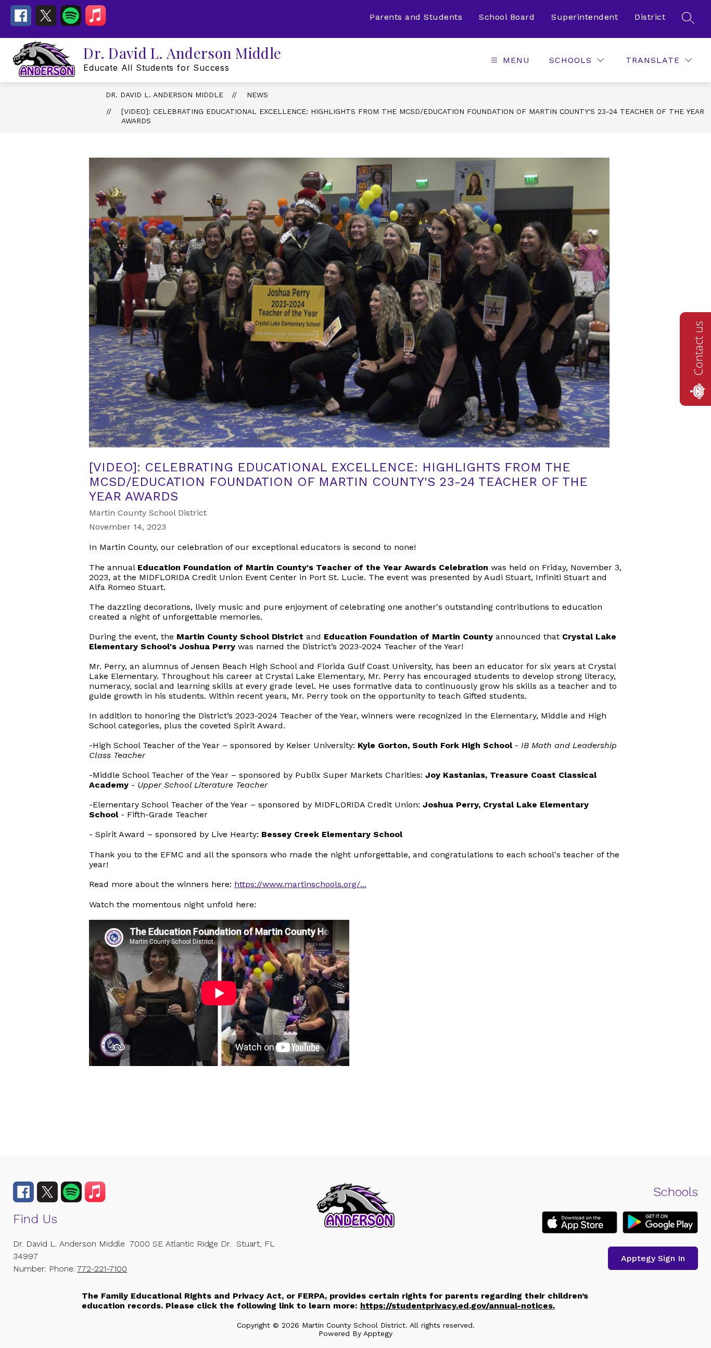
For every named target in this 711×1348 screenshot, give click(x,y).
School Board (507, 17)
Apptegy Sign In (653, 1258)
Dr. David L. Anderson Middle (164, 95)
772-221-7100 (102, 1269)
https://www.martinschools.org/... (300, 884)
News (257, 95)
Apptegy (377, 1333)
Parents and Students (416, 17)
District (649, 17)
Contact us (698, 348)
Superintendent (584, 17)
